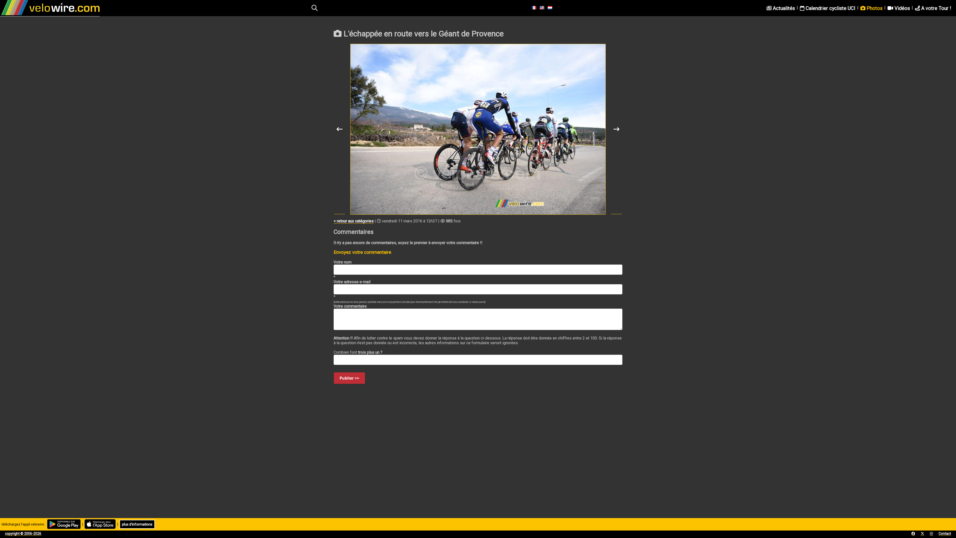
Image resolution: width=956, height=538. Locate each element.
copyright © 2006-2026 (23, 534)
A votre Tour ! (935, 8)
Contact (945, 534)
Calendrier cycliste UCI (829, 8)
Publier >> (349, 378)
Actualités (783, 8)
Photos (874, 8)
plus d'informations (137, 524)
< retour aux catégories (354, 221)
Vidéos (901, 8)
